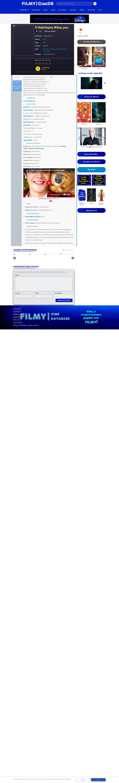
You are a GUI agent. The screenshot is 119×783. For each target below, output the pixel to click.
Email (37, 293)
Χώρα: (37, 42)
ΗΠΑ (44, 42)
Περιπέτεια (63, 49)
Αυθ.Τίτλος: (38, 36)
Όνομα (17, 293)
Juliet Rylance (28, 116)
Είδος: (37, 49)
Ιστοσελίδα (58, 293)
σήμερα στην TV (91, 210)
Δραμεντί (46, 49)
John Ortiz (26, 125)
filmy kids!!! (91, 169)
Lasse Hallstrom (29, 101)
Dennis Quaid (28, 110)
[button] (105, 83)
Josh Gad (26, 107)
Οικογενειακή (54, 49)
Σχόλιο (17, 275)
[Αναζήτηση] (94, 3)
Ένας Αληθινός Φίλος (32, 216)
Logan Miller (27, 140)
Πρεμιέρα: (38, 54)
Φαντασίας (46, 51)
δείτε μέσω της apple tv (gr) (91, 41)
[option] (27, 258)
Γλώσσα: (37, 46)
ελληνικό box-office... (91, 154)
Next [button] (73, 258)
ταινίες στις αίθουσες (91, 97)
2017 (44, 39)
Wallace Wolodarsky (36, 148)
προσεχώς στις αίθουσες (91, 162)
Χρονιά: (37, 39)
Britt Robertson (28, 122)
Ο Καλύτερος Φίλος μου (51, 27)
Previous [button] (14, 258)
